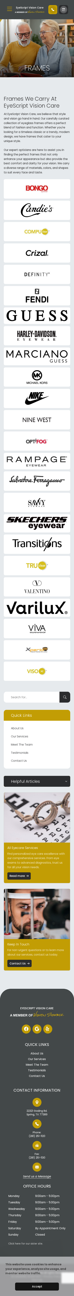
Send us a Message (37, 1176)
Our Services (19, 736)
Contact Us (19, 761)
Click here (14, 1243)
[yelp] (47, 1029)
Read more (17, 876)
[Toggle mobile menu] (9, 9)
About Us (17, 728)
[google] (37, 1029)
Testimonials (19, 753)
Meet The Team (22, 744)
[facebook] (26, 1029)
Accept (37, 1286)
